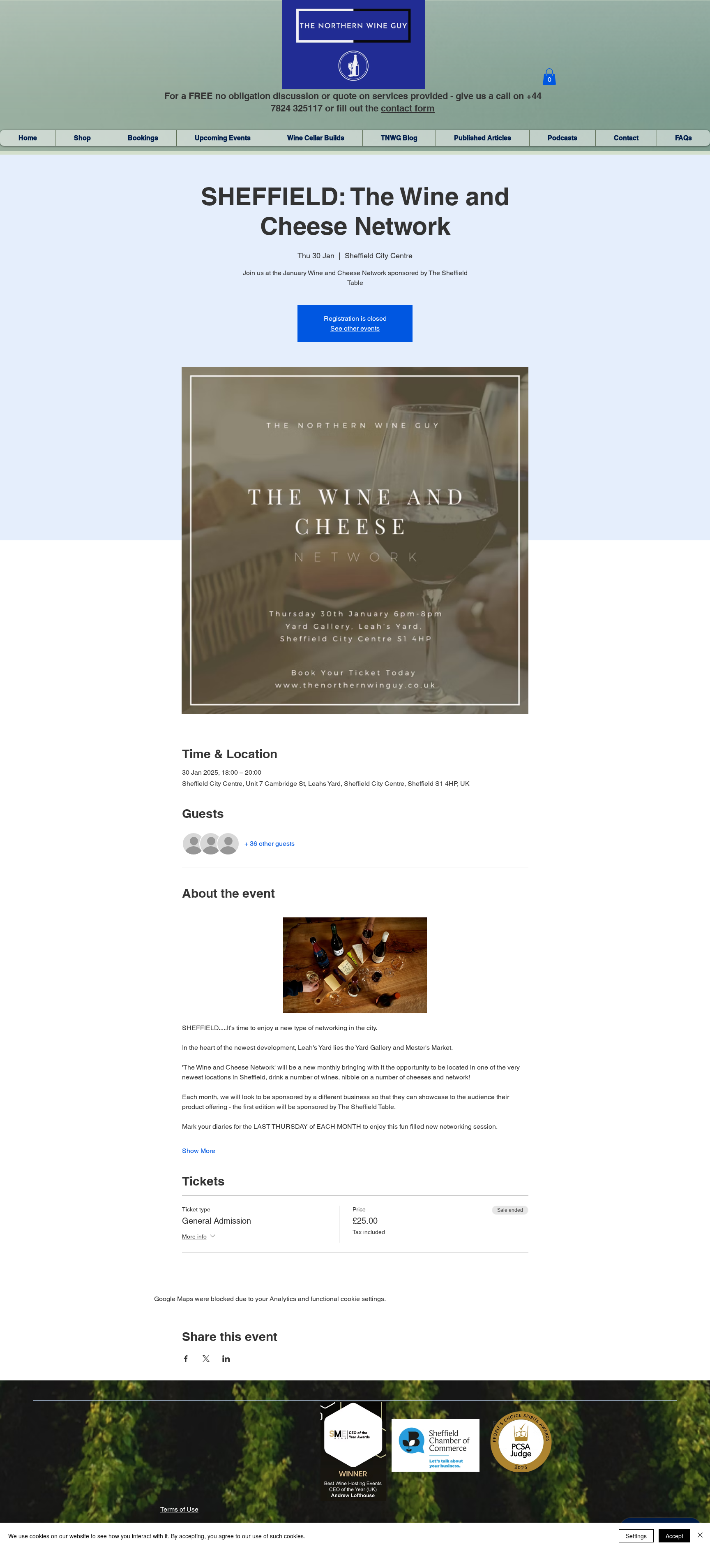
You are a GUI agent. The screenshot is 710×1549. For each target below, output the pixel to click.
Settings (636, 1536)
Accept (674, 1536)
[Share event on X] (206, 1358)
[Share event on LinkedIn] (226, 1358)
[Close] (700, 1535)
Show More (198, 1151)
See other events (355, 328)
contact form (408, 108)
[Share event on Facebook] (186, 1358)
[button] (549, 76)
